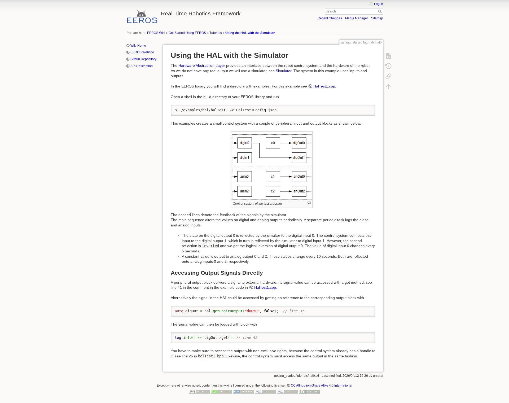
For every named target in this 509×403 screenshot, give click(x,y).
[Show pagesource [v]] (388, 56)
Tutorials (215, 33)
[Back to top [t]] (388, 86)
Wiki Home (138, 45)
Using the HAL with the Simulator (250, 33)
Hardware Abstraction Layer (201, 65)
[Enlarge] (309, 203)
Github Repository (143, 59)
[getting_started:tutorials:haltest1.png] (271, 166)
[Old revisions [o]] (388, 66)
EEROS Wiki (156, 33)
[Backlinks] (388, 76)
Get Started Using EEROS (187, 33)
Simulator (283, 71)
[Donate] (221, 391)
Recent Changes (330, 18)
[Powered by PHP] (243, 391)
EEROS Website (142, 52)
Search (380, 11)
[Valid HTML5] (265, 391)
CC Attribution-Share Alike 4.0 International (321, 385)
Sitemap (377, 18)
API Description (141, 66)
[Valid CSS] (287, 391)
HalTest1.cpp (324, 86)
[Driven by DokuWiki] (309, 391)
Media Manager (356, 18)
